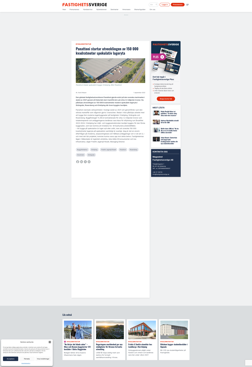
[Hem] (85, 4)
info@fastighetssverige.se (161, 174)
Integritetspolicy (25, 363)
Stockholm (80, 155)
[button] (50, 342)
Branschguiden (139, 9)
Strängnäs (91, 155)
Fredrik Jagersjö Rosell (108, 149)
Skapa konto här (166, 99)
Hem (64, 9)
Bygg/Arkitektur (83, 44)
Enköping (94, 149)
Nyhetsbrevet (101, 9)
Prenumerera (74, 9)
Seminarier (114, 9)
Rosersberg (133, 149)
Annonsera (126, 9)
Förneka (27, 359)
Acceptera (10, 359)
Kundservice (87, 9)
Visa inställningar (43, 359)
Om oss (152, 9)
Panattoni (123, 149)
